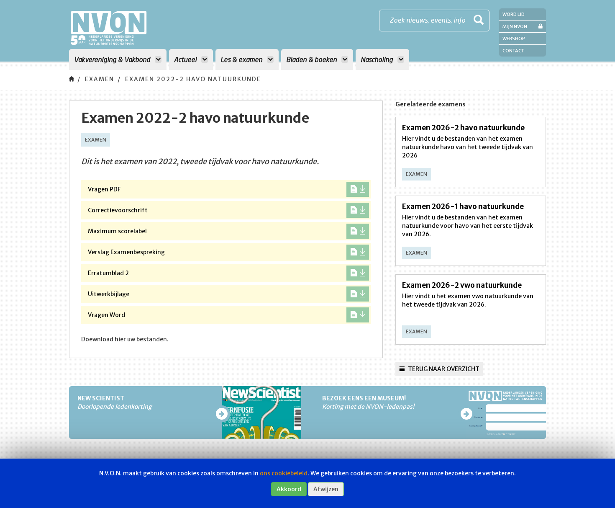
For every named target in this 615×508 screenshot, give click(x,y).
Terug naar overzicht (443, 369)
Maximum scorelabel (117, 231)
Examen (99, 79)
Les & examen (242, 59)
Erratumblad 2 (108, 273)
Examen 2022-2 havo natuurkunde (193, 79)
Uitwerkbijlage (108, 294)
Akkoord (289, 489)
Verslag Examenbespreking (126, 252)
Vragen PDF (104, 189)
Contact (513, 51)
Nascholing (378, 59)
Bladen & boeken (312, 59)
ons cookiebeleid (284, 473)
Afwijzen (325, 489)
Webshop (513, 38)
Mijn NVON (514, 26)
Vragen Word (106, 315)
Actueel (186, 59)
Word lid (513, 14)
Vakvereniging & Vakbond (113, 59)
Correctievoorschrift (118, 210)
